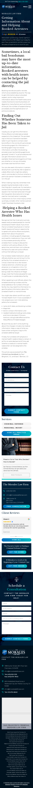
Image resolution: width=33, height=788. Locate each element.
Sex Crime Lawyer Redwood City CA (16, 753)
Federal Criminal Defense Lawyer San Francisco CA (16, 743)
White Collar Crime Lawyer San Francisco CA (17, 759)
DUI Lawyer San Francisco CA (16, 741)
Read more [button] (6, 532)
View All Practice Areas (16, 433)
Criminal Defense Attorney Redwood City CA (17, 734)
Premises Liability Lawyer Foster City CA (16, 766)
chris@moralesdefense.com (16, 495)
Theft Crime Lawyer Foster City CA (16, 764)
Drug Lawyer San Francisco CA (16, 739)
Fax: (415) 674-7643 (11, 676)
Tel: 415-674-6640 (11, 692)
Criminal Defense (13, 424)
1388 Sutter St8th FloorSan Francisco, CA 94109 (15, 500)
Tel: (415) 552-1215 (11, 674)
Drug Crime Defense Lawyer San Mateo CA (16, 774)
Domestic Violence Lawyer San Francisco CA (16, 738)
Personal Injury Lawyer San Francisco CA (16, 749)
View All (16, 540)
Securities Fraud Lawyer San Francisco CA (16, 751)
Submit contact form (16, 411)
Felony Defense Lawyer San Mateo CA (16, 776)
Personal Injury (13, 428)
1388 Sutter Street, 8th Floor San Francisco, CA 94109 (16, 667)
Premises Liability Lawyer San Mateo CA (16, 772)
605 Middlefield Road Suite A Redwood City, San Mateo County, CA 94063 (17, 684)
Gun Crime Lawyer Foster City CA (16, 762)
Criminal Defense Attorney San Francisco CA (16, 736)
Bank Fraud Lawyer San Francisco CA (16, 732)
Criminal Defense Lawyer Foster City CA (16, 761)
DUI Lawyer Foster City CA (16, 768)
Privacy (13, 784)
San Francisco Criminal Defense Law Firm (17, 726)
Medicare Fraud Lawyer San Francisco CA (17, 747)
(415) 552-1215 (23, 1)
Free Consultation (16, 506)
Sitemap (7, 784)
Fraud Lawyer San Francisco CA (16, 745)
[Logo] (13, 652)
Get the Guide (16, 552)
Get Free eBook (16, 566)
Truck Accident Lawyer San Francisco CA (16, 757)
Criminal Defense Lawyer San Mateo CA (16, 770)
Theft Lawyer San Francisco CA (16, 755)
